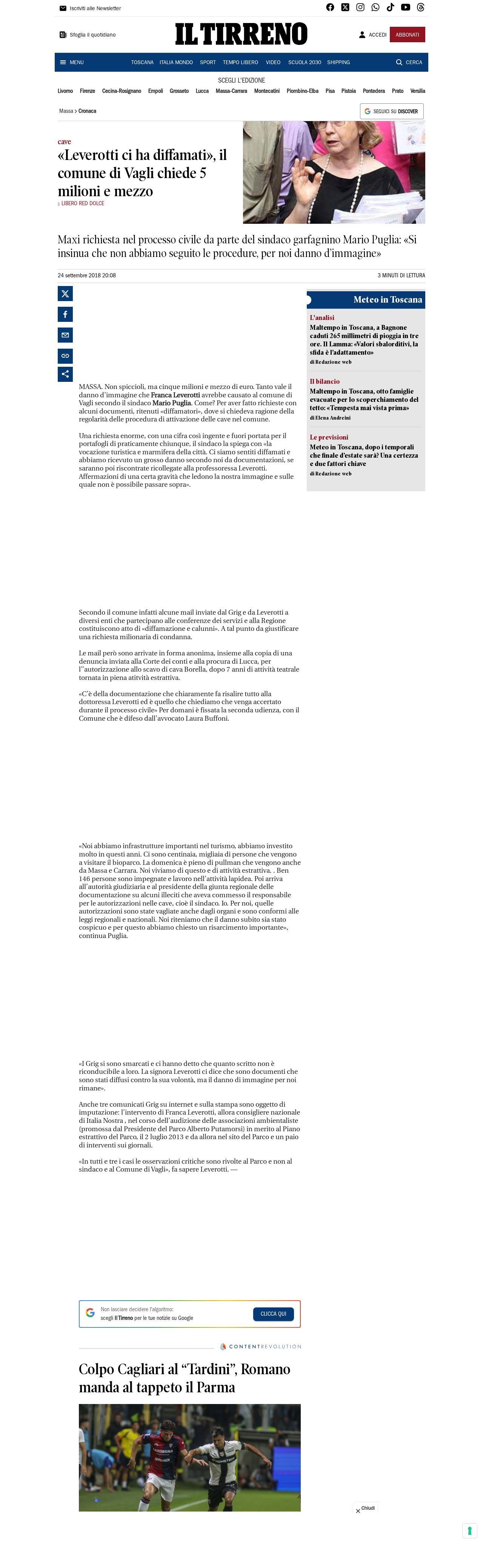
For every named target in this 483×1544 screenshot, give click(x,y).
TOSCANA (142, 63)
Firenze (87, 91)
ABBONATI (407, 35)
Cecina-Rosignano (121, 91)
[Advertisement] (135, 333)
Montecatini (267, 91)
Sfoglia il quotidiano (93, 35)
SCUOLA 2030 (304, 63)
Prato (397, 91)
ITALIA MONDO (176, 63)
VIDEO (273, 63)
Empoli (155, 91)
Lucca (202, 91)
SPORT (208, 63)
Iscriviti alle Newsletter (95, 9)
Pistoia (348, 91)
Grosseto (179, 91)
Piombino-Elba (302, 91)
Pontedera (374, 91)
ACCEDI (378, 35)
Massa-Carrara (231, 91)
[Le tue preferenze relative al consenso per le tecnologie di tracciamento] (470, 1531)
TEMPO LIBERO (240, 63)
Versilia (418, 91)
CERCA (414, 63)
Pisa (330, 91)
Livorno (65, 91)
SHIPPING (338, 63)
